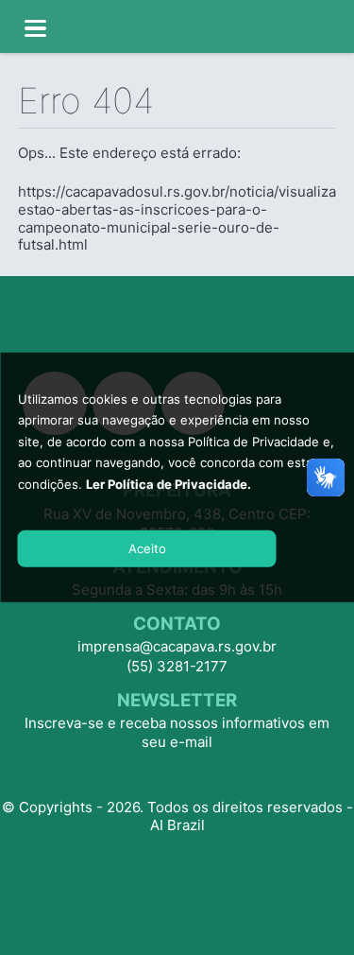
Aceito (147, 547)
